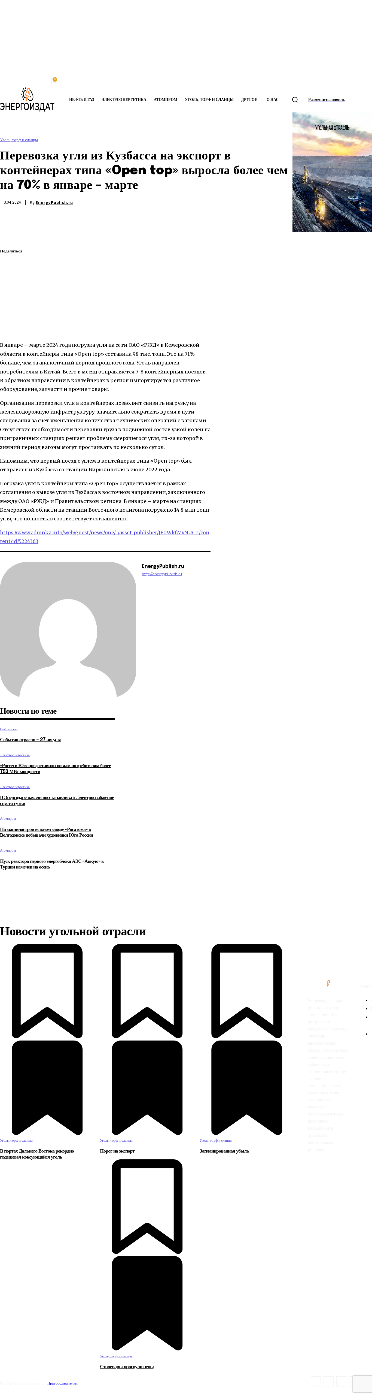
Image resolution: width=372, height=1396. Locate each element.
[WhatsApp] (9, 277)
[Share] (329, 1381)
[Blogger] (316, 1381)
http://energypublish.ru (162, 574)
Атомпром (8, 818)
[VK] (8, 315)
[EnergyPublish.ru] (68, 630)
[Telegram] (9, 302)
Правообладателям (62, 1383)
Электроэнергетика (15, 755)
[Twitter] (9, 264)
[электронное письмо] (9, 290)
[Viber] (9, 328)
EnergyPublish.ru (54, 202)
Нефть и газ (8, 729)
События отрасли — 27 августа (30, 739)
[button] (295, 100)
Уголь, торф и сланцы (19, 140)
